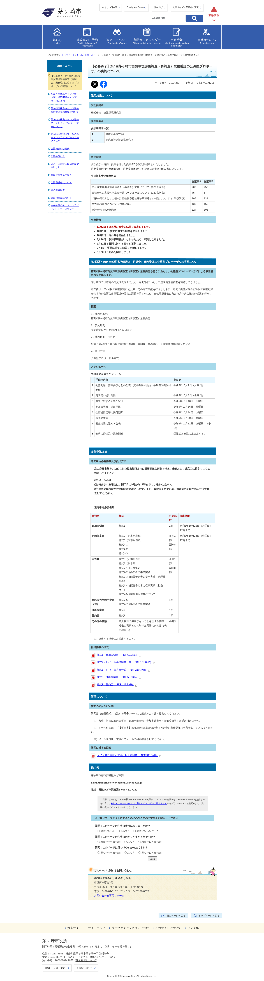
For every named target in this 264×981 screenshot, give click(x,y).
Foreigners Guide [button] (135, 7)
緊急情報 (214, 15)
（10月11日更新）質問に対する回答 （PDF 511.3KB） (127, 755)
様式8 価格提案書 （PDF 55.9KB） (117, 677)
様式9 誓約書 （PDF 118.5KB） (115, 684)
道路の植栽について (61, 197)
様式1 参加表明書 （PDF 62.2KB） (117, 655)
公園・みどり (91, 55)
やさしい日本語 (109, 7)
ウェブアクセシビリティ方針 (130, 927)
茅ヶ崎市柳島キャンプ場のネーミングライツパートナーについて (65, 123)
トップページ (68, 55)
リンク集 (193, 927)
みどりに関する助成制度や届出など (65, 165)
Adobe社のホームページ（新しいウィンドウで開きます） (139, 803)
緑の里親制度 (58, 190)
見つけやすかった (111, 852)
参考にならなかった (147, 831)
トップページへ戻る (208, 915)
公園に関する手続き (61, 175)
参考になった (108, 831)
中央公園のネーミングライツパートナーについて (65, 207)
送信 (152, 858)
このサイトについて (168, 927)
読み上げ (158, 7)
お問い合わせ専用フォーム (109, 895)
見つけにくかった (152, 852)
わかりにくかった (152, 841)
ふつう (126, 831)
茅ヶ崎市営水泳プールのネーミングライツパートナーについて (65, 137)
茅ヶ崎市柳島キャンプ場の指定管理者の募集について (65, 110)
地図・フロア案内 (55, 967)
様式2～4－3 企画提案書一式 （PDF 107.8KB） (124, 662)
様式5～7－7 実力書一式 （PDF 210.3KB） (122, 669)
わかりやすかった (111, 841)
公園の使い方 (58, 156)
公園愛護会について (61, 182)
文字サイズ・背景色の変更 (186, 7)
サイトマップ (96, 927)
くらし (80, 55)
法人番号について (86, 960)
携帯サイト (74, 927)
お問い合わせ (84, 967)
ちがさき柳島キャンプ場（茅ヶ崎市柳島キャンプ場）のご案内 (64, 97)
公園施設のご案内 (60, 148)
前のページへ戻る (176, 915)
